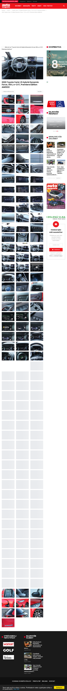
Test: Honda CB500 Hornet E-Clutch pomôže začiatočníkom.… (33, 668)
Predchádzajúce (8, 91)
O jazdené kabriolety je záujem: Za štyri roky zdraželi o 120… (33, 657)
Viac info (16, 689)
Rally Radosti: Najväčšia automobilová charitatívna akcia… (33, 645)
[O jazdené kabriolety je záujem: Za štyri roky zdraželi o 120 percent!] (28, 655)
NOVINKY (18, 6)
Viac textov (47, 6)
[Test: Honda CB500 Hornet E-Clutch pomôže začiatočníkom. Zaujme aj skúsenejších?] (28, 667)
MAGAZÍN (26, 6)
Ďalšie (40, 91)
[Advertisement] (33, 26)
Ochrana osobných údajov (21, 681)
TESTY (34, 6)
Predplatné (23, 1)
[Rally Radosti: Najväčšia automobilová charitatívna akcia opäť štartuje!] (28, 644)
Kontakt (35, 1)
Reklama (29, 1)
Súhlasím (59, 687)
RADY (39, 6)
